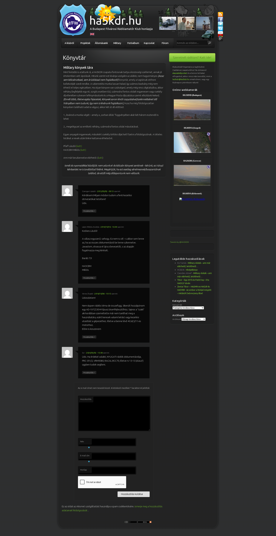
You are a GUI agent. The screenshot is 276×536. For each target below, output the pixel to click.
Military (117, 43)
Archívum (176, 319)
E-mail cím (85, 456)
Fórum (165, 43)
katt (100, 157)
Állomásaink (101, 43)
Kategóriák (177, 305)
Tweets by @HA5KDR (179, 242)
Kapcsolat (149, 43)
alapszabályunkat (179, 73)
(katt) (79, 146)
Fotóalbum (133, 43)
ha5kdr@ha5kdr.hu (180, 79)
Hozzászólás (89, 211)
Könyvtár (74, 57)
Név (85, 442)
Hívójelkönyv (192, 270)
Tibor (179, 280)
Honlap (83, 470)
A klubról (69, 43)
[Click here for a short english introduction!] (92, 34)
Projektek (85, 43)
